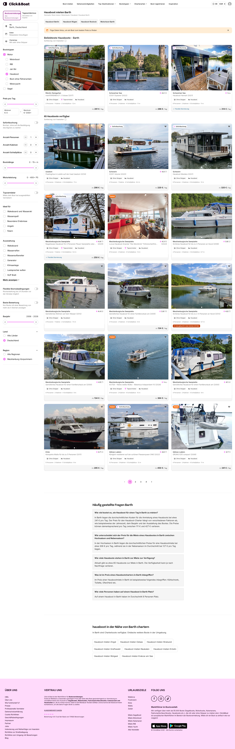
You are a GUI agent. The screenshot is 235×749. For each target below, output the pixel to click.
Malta (130, 706)
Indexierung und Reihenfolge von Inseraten (22, 729)
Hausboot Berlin (52, 22)
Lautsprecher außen (16, 270)
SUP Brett (11, 275)
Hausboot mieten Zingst (105, 642)
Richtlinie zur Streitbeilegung (16, 732)
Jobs (7, 726)
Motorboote (66, 15)
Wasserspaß (13, 216)
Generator (12, 260)
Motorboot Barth (107, 22)
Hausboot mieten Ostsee (131, 642)
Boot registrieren (158, 4)
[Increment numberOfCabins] (36, 145)
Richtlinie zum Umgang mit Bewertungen (21, 735)
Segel (9, 88)
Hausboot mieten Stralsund (159, 642)
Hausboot (14, 74)
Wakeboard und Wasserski (19, 211)
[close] (228, 30)
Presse (7, 706)
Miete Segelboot (134, 715)
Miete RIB (132, 724)
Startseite (47, 15)
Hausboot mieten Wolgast (106, 656)
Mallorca (131, 697)
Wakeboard (12, 245)
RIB (11, 64)
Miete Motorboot (134, 718)
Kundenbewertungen (53, 710)
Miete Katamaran (135, 721)
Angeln (10, 226)
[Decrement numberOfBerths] (25, 152)
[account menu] (229, 4)
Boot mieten (68, 4)
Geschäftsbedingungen (14, 717)
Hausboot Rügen (70, 22)
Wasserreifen (13, 250)
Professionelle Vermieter (14, 709)
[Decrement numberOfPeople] (25, 137)
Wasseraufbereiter (15, 255)
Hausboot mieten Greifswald (107, 649)
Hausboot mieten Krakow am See (137, 656)
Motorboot (15, 59)
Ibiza (130, 703)
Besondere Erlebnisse (17, 221)
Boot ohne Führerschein (20, 79)
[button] (74, 88)
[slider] (5, 104)
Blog (6, 738)
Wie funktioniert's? (12, 703)
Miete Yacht (133, 727)
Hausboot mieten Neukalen (136, 649)
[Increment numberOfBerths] (36, 152)
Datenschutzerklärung (14, 712)
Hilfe (6, 697)
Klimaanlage (13, 265)
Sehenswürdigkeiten (85, 4)
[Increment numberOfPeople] (36, 137)
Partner (8, 723)
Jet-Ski (13, 69)
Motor (10, 54)
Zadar (130, 709)
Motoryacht (15, 84)
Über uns (8, 700)
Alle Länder (12, 335)
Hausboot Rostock (89, 22)
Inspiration (173, 4)
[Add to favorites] (101, 47)
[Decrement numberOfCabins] (25, 144)
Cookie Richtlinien (12, 714)
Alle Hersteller (133, 730)
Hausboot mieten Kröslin (164, 649)
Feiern (10, 231)
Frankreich (132, 700)
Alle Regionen (13, 354)
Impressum (9, 720)
